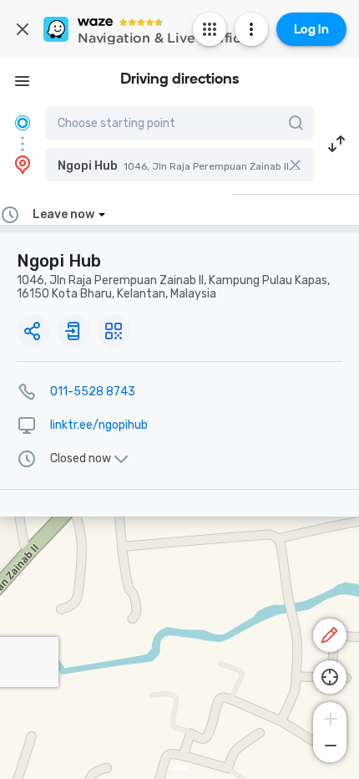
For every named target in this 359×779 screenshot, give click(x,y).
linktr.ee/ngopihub (99, 425)
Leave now (63, 214)
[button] (179, 164)
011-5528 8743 (92, 391)
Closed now (80, 459)
